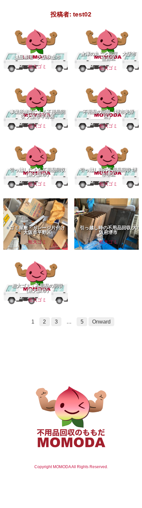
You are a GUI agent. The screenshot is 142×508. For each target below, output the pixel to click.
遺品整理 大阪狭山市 (37, 57)
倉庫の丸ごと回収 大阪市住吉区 (108, 56)
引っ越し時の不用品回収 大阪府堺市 (108, 230)
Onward (101, 322)
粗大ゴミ (37, 66)
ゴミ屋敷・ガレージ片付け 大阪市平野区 (37, 230)
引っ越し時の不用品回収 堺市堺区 (108, 172)
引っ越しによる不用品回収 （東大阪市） (37, 172)
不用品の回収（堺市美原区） (108, 114)
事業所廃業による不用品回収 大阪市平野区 (37, 114)
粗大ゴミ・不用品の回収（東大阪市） (37, 288)
